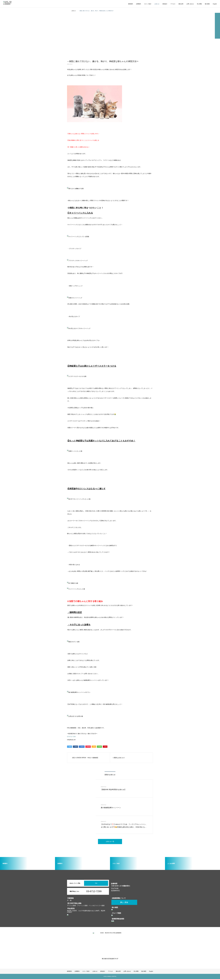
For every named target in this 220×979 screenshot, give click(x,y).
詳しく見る (124, 902)
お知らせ (157, 4)
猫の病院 (207, 4)
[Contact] (111, 963)
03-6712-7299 (71, 736)
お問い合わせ (190, 4)
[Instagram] (109, 963)
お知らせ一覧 (110, 841)
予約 (96, 883)
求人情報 (199, 4)
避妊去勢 (180, 4)
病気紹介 (165, 4)
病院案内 (130, 4)
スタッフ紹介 (147, 4)
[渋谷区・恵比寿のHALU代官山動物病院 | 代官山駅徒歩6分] (7, 4)
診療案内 (138, 4)
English (215, 4)
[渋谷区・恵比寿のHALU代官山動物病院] (110, 943)
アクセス (172, 4)
